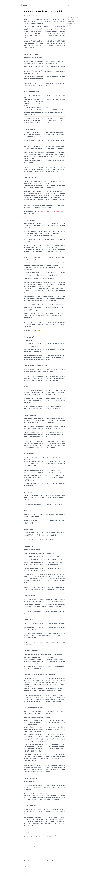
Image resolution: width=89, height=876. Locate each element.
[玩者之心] (23, 832)
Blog (58, 5)
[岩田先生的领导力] (23, 336)
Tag (67, 5)
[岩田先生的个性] (23, 546)
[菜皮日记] (21, 5)
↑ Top (63, 857)
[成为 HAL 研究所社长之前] (23, 53)
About (61, 5)
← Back (25, 857)
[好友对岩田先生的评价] (23, 778)
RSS (65, 5)
